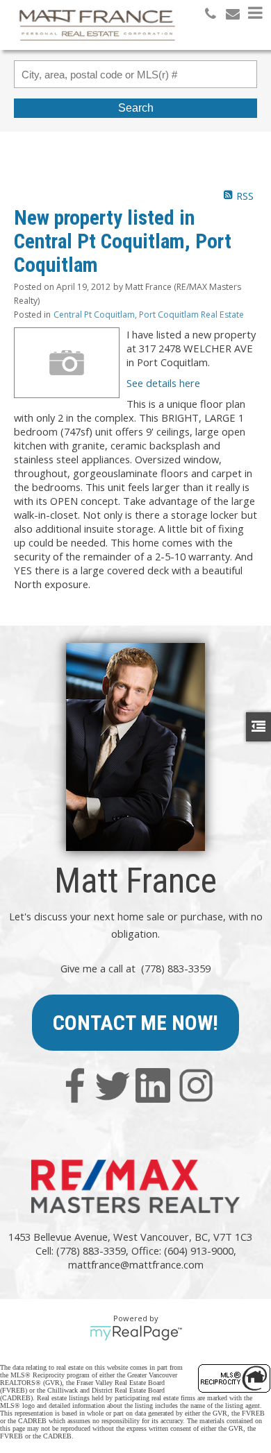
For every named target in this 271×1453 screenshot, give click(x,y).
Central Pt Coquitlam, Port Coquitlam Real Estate (149, 314)
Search (136, 108)
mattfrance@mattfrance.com (136, 1264)
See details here (163, 383)
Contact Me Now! (135, 1023)
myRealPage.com (136, 1333)
